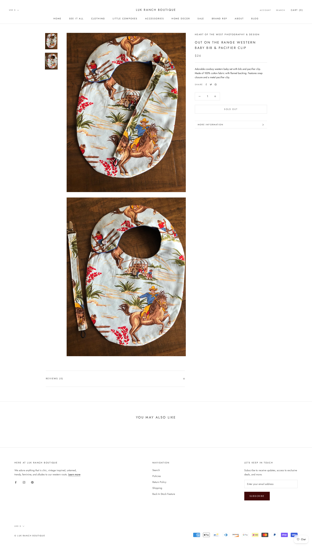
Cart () (297, 10)
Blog (255, 18)
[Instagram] (24, 482)
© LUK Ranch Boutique (29, 535)
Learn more (74, 474)
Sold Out (231, 109)
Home (57, 18)
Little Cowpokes (125, 18)
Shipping (157, 488)
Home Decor (181, 18)
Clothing (98, 18)
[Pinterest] (215, 84)
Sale (201, 18)
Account (265, 10)
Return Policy (159, 482)
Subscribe (257, 496)
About (239, 18)
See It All (76, 18)
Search (280, 10)
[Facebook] (206, 84)
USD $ (12, 10)
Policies (156, 476)
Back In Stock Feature (163, 494)
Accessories (154, 18)
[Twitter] (211, 84)
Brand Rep (219, 18)
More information (210, 124)
